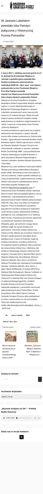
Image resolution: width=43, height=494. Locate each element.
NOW (28, 315)
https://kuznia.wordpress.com (20, 188)
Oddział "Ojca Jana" (10, 321)
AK (7, 315)
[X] (21, 437)
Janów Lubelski (16, 315)
